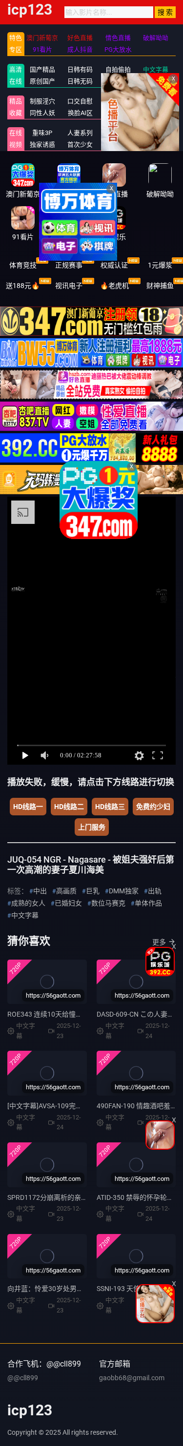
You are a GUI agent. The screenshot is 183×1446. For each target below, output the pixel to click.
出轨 (155, 891)
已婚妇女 (68, 903)
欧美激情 (118, 81)
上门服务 (91, 827)
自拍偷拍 (118, 69)
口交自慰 (80, 101)
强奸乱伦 (118, 101)
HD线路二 (69, 806)
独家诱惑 (42, 144)
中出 (40, 891)
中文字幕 (155, 69)
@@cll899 (22, 1378)
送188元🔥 (23, 285)
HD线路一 (28, 806)
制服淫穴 (42, 101)
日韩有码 (80, 69)
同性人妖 (42, 112)
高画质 (66, 891)
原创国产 (42, 81)
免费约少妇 (153, 806)
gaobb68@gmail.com (131, 1378)
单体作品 (148, 903)
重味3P (42, 132)
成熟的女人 (28, 903)
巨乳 (93, 891)
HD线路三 (110, 806)
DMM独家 (124, 891)
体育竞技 (23, 265)
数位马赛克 (108, 903)
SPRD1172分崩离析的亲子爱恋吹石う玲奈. (72, 1197)
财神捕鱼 (160, 285)
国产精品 (42, 69)
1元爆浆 (160, 265)
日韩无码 (80, 81)
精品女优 (155, 101)
